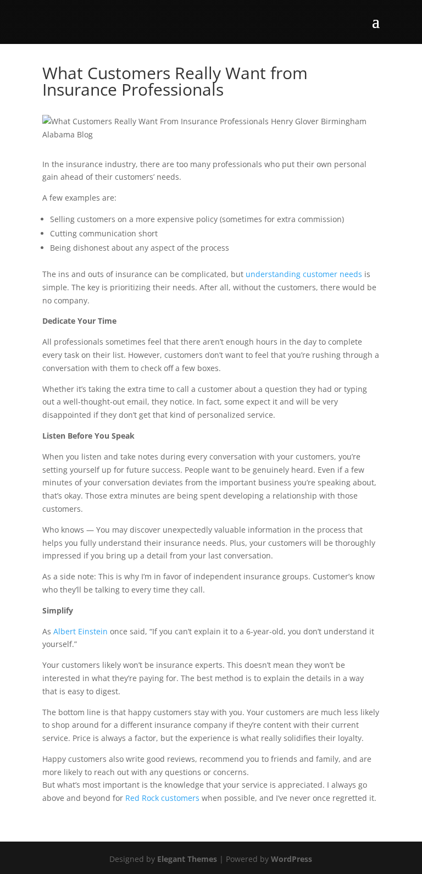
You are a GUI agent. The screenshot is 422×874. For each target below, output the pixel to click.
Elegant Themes (187, 859)
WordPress (291, 859)
